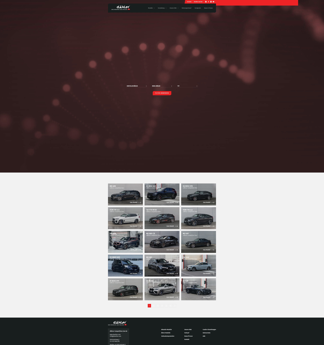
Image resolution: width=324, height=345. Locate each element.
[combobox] (136, 86)
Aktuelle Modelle (166, 329)
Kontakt (189, 1)
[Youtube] (213, 2)
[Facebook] (208, 2)
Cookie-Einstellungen (209, 329)
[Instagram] (206, 2)
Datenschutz (206, 333)
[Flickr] (211, 2)
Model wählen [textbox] (156, 86)
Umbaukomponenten (167, 336)
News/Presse (188, 336)
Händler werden (198, 1)
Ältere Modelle (165, 333)
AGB (204, 336)
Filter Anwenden (162, 93)
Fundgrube (198, 8)
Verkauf (186, 333)
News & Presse (208, 8)
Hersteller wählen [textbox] (132, 86)
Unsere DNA (188, 329)
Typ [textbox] (178, 86)
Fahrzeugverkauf (186, 8)
